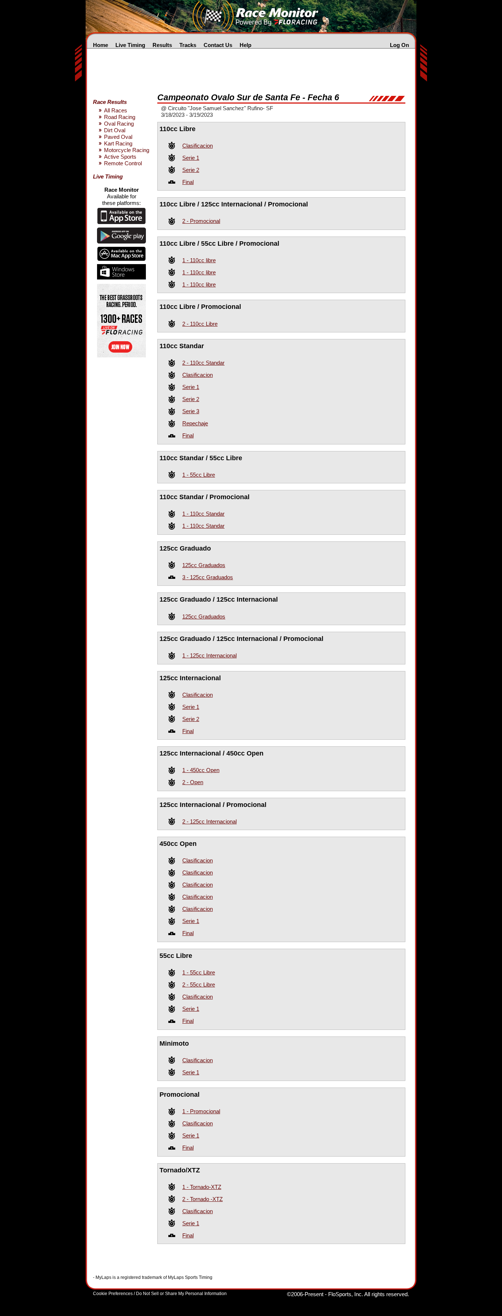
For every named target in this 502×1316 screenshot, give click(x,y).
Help (245, 45)
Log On (399, 45)
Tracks (187, 45)
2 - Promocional (201, 221)
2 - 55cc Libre (198, 984)
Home (100, 45)
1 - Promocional (201, 1111)
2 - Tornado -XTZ (202, 1199)
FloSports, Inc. (345, 1294)
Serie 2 (190, 170)
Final (188, 182)
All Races (115, 110)
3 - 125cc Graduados (207, 577)
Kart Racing (118, 143)
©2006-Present (305, 1294)
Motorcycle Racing (126, 150)
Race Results (110, 102)
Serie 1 (190, 158)
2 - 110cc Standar (203, 363)
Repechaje (195, 423)
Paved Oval (118, 137)
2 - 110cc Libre (200, 324)
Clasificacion (197, 146)
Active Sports (120, 157)
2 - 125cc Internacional (209, 821)
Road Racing (119, 117)
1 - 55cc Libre (198, 475)
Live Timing (130, 45)
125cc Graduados (203, 565)
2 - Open (192, 782)
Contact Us (218, 45)
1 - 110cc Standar (203, 514)
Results (162, 45)
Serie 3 (190, 411)
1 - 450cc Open (200, 770)
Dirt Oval (114, 130)
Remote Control (123, 163)
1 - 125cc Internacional (209, 655)
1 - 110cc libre (199, 260)
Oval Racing (119, 123)
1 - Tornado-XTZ (201, 1187)
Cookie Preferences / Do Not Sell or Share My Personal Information (160, 1293)
